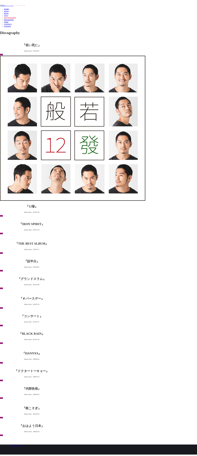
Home (6, 9)
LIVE (6, 15)
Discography (10, 18)
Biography (9, 20)
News (6, 11)
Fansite (7, 26)
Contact (8, 24)
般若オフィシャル (17, 445)
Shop (6, 22)
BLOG (6, 13)
